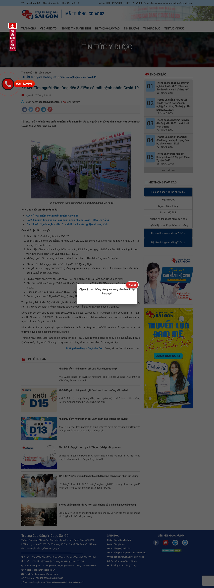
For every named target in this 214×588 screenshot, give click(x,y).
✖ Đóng (132, 285)
